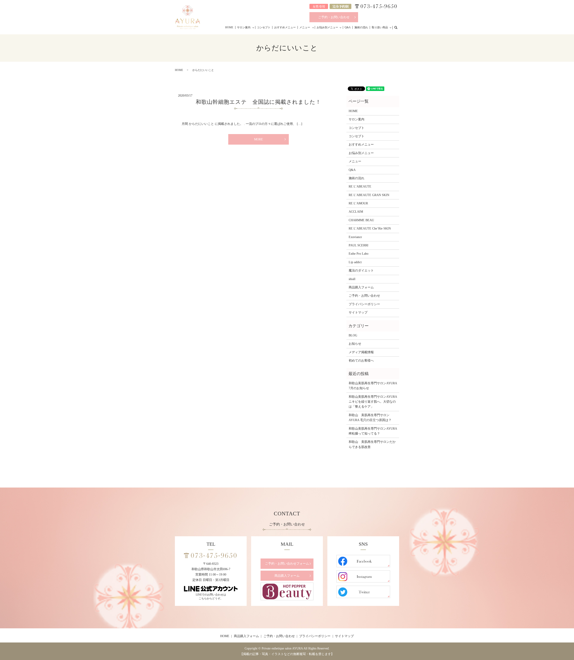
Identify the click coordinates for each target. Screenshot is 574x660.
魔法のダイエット (361, 270)
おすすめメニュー (285, 27)
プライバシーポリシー (364, 304)
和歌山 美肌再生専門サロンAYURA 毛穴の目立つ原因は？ (370, 417)
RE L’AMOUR (358, 203)
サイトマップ (358, 312)
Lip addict (355, 262)
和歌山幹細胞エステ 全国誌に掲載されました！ (258, 102)
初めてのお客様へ (361, 360)
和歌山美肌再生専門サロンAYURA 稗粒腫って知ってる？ (373, 431)
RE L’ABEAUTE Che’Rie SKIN (370, 228)
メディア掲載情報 (361, 352)
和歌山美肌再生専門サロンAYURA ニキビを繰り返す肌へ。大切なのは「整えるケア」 (373, 401)
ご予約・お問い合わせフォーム (287, 563)
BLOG (353, 335)
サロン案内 (243, 27)
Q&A (348, 27)
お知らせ (355, 343)
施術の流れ (361, 27)
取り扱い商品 (380, 27)
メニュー (304, 27)
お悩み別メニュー (327, 27)
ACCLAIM (356, 211)
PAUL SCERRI (358, 245)
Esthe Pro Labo (358, 253)
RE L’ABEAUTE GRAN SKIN (369, 195)
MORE (258, 139)
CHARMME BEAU (361, 220)
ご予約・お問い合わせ (334, 17)
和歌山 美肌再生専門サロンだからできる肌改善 (372, 444)
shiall (352, 279)
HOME (229, 27)
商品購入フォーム (361, 287)
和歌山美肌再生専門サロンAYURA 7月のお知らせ (373, 386)
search (398, 27)
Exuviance (355, 237)
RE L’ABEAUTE (360, 186)
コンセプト (263, 27)
